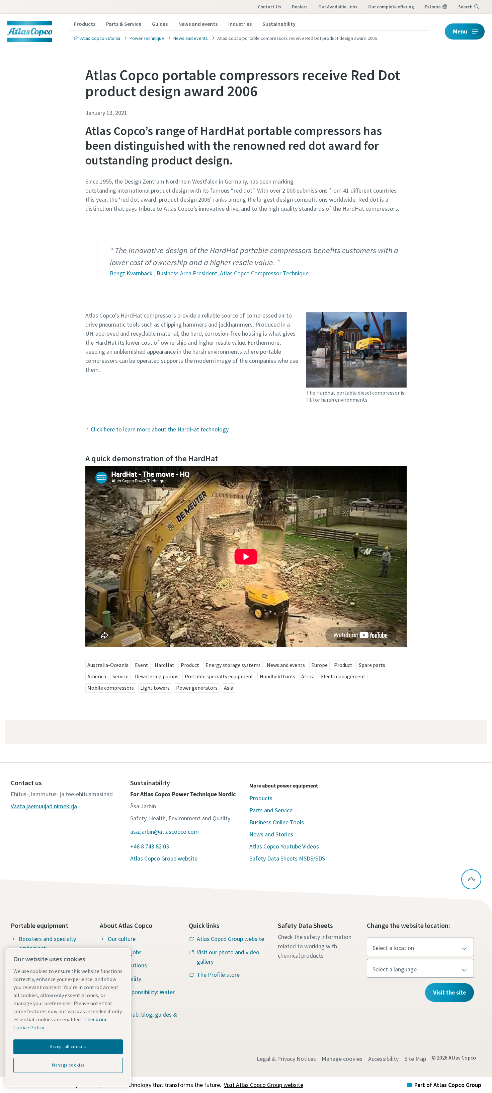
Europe (319, 665)
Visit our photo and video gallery (228, 956)
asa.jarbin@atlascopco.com (164, 831)
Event (141, 665)
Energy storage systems (233, 665)
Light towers (155, 687)
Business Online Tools (276, 822)
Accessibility (383, 1059)
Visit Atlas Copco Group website (263, 1085)
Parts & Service (123, 23)
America (96, 676)
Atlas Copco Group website (163, 858)
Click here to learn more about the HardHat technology (160, 429)
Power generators (197, 687)
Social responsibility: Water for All (141, 996)
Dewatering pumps (156, 676)
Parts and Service (271, 810)
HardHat (164, 665)
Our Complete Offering (391, 7)
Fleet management (343, 676)
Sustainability (279, 23)
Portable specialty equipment (219, 676)
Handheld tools (277, 676)
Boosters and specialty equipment (47, 943)
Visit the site (449, 992)
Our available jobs (337, 7)
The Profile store (218, 974)
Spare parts (372, 665)
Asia (228, 687)
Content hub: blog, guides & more (142, 1019)
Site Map (415, 1059)
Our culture (122, 939)
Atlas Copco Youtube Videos (284, 846)
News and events (198, 23)
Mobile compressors (110, 687)
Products (84, 23)
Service (120, 676)
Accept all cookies (68, 1046)
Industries (240, 23)
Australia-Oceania (108, 665)
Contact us (269, 7)
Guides (160, 23)
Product (190, 665)
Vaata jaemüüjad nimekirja (44, 806)
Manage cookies (342, 1059)
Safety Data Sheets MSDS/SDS (287, 858)
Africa (308, 676)
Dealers (300, 7)
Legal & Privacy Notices (286, 1059)
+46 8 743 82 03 (149, 846)
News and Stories (271, 834)
